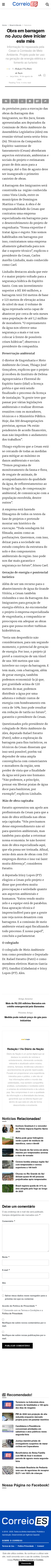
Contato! (40, 1546)
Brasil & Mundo (15, 25)
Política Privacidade (26, 1546)
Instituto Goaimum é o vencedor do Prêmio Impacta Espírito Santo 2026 (32, 1128)
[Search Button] (47, 4)
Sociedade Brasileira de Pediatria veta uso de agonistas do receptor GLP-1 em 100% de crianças (32, 1470)
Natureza (27, 25)
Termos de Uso (8, 1546)
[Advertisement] (25, 15)
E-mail (6, 1270)
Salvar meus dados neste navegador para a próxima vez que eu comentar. (26, 1297)
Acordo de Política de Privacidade (19, 1305)
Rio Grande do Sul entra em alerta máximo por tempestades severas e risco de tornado (32, 1152)
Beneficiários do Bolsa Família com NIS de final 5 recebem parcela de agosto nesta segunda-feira (32, 1457)
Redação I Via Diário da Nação (25, 1049)
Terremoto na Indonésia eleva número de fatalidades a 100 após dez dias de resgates (32, 1405)
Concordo (26, 1563)
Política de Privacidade (12, 1313)
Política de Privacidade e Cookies (28, 1559)
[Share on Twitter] (14, 101)
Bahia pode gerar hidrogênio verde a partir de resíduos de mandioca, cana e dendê (29, 1140)
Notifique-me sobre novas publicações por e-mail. (24, 1337)
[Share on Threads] (37, 101)
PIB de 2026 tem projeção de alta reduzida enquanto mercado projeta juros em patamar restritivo (32, 1417)
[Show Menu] (3, 4)
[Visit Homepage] (25, 4)
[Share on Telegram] (30, 101)
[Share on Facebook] (6, 101)
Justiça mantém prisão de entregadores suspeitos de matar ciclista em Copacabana (32, 1443)
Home (4, 25)
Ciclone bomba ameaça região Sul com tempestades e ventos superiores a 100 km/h (32, 1164)
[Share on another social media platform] (45, 101)
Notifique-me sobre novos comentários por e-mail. (24, 1324)
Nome (6, 1257)
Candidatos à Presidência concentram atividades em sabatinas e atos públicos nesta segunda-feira (31, 1430)
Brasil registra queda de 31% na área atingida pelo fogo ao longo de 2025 (31, 1188)
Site (4, 1282)
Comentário (8, 1221)
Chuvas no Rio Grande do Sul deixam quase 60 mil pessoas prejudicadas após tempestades (31, 1176)
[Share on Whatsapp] (22, 101)
